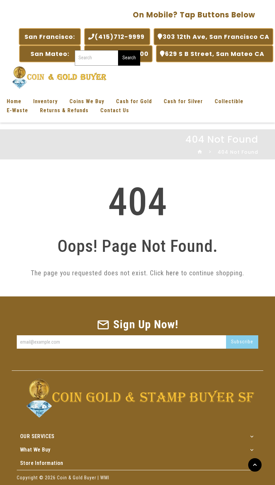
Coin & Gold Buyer (76, 477)
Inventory (45, 101)
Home (14, 101)
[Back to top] (255, 465)
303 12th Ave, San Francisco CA (216, 36)
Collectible (229, 101)
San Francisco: (49, 36)
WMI (104, 477)
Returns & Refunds (64, 110)
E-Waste (17, 110)
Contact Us (114, 110)
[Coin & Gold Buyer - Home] (57, 76)
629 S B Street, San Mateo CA (217, 54)
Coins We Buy (86, 101)
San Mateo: (50, 54)
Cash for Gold (134, 101)
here (172, 273)
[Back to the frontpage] (200, 152)
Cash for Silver (183, 101)
